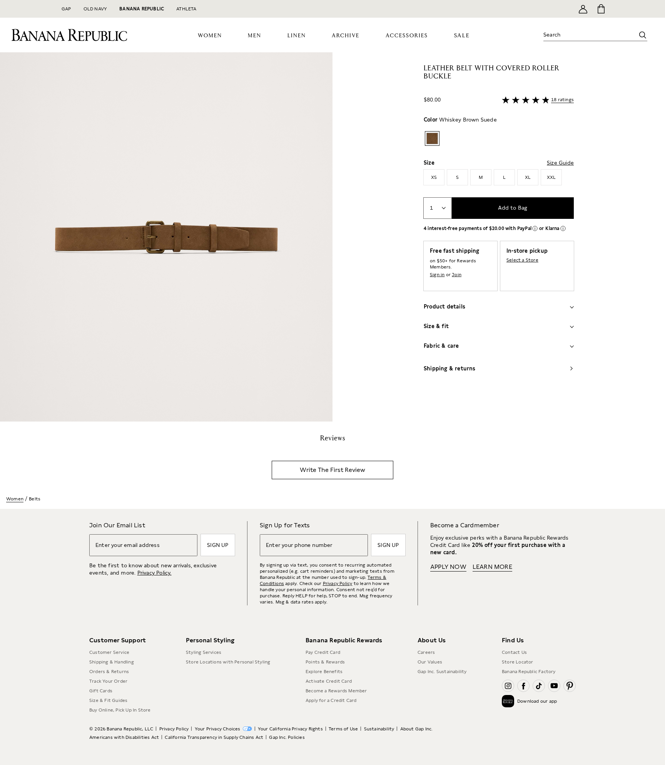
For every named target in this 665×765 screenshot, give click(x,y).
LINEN (296, 35)
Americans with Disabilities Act (124, 737)
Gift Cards (100, 690)
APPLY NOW (448, 566)
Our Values (430, 662)
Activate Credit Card (329, 681)
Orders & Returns (109, 671)
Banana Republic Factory (529, 671)
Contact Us (514, 652)
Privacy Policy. (154, 573)
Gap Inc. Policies (286, 737)
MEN (254, 35)
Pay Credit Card (323, 652)
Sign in (437, 274)
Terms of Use (343, 729)
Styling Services (203, 652)
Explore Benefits (324, 671)
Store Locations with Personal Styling (228, 662)
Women (14, 499)
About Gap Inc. (416, 729)
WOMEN (210, 35)
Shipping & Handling (111, 662)
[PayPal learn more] (534, 228)
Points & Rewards (325, 662)
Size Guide (560, 163)
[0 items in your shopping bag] (600, 9)
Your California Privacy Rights (290, 729)
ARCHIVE (345, 35)
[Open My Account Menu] (583, 9)
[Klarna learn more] (563, 228)
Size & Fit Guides (108, 700)
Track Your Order (108, 681)
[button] (166, 237)
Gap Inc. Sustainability (442, 671)
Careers (426, 652)
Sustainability (379, 729)
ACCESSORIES (407, 35)
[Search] (642, 35)
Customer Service (109, 652)
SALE (462, 35)
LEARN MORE (492, 566)
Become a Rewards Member (336, 690)
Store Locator (517, 662)
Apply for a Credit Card (331, 700)
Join (456, 274)
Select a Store (522, 260)
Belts (34, 499)
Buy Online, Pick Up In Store (120, 710)
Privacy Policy (338, 583)
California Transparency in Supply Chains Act (214, 737)
